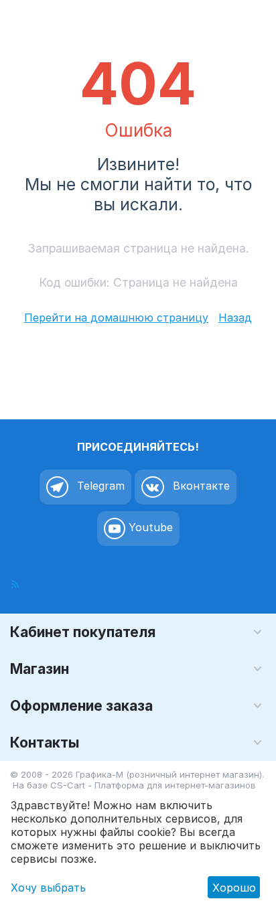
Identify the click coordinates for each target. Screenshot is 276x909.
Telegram (99, 485)
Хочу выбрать (48, 887)
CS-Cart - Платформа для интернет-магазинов (153, 785)
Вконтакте (199, 485)
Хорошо (234, 887)
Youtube (149, 527)
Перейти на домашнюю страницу (116, 317)
